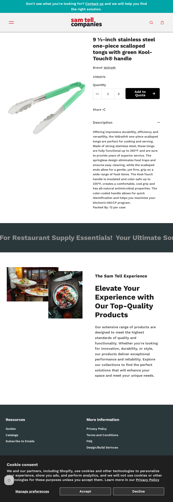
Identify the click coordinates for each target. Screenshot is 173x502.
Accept (85, 491)
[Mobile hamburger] (11, 22)
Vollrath (110, 67)
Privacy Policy (147, 480)
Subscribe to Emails (20, 441)
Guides (11, 428)
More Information (102, 419)
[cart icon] (162, 23)
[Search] (151, 23)
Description (102, 122)
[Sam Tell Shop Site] (86, 22)
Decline (138, 491)
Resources (15, 419)
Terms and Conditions (102, 435)
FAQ (89, 441)
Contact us (94, 4)
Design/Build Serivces (102, 447)
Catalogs (12, 435)
